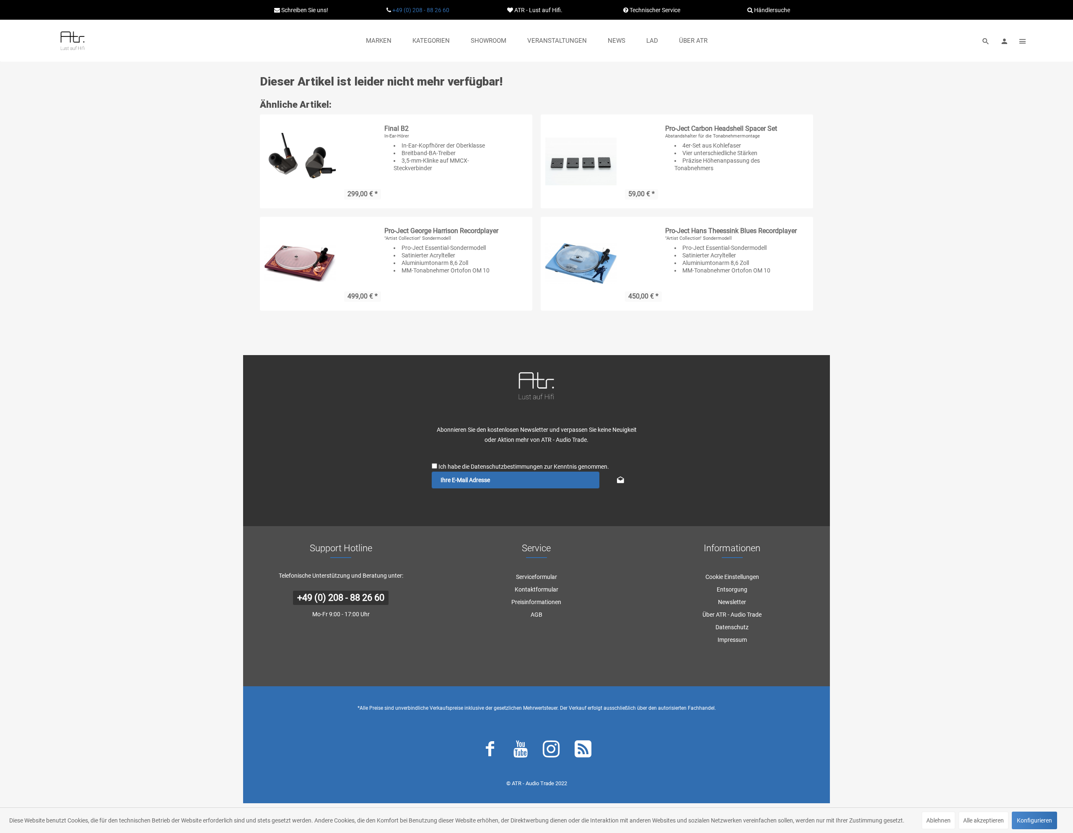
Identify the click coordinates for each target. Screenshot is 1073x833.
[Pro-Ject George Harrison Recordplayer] (300, 264)
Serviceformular (536, 576)
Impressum (732, 639)
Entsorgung (732, 589)
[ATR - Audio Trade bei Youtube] (520, 750)
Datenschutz (732, 627)
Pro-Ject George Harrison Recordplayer (441, 231)
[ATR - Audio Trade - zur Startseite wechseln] (72, 40)
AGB (536, 614)
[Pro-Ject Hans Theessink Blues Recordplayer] (581, 264)
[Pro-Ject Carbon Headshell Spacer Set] (581, 161)
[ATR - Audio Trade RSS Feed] (583, 750)
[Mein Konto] (1004, 40)
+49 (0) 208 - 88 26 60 (420, 10)
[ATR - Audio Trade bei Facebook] (490, 750)
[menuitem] (378, 40)
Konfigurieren (1034, 820)
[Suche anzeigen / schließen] (985, 40)
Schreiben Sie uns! (304, 10)
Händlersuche (771, 10)
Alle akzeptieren (983, 820)
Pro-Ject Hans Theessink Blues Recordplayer (731, 231)
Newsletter (732, 602)
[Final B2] (300, 161)
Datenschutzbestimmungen (507, 466)
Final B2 (396, 128)
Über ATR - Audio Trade (732, 614)
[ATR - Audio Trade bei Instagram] (551, 750)
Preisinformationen (536, 602)
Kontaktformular (536, 589)
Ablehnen (938, 820)
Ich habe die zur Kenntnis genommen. (523, 466)
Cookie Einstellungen (732, 576)
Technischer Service (654, 10)
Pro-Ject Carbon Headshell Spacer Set (721, 128)
